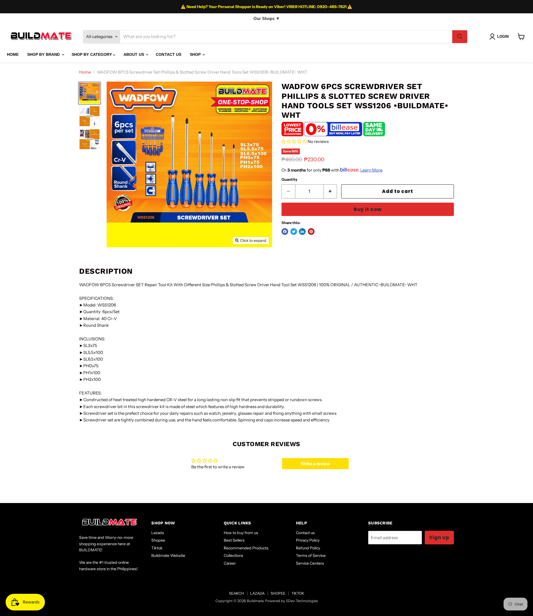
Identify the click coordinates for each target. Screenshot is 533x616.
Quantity (289, 179)
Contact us (305, 532)
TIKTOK (297, 593)
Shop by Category (92, 54)
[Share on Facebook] (284, 231)
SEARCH (236, 593)
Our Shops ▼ (266, 18)
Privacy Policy (308, 540)
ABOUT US (134, 54)
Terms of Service (311, 555)
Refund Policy (308, 547)
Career (230, 563)
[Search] (459, 36)
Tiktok (157, 547)
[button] (294, 141)
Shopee (158, 540)
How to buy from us (241, 532)
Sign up (439, 537)
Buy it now (368, 209)
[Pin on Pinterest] (311, 231)
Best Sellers (234, 540)
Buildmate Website (168, 555)
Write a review (315, 463)
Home (85, 72)
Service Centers (310, 563)
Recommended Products (246, 547)
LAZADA (257, 593)
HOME (13, 54)
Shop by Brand (44, 54)
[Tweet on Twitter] (293, 231)
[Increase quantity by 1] (330, 191)
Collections (233, 555)
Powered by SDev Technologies (291, 601)
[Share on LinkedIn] (302, 231)
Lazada (157, 532)
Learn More (371, 170)
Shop (196, 54)
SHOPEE (278, 593)
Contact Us (168, 54)
